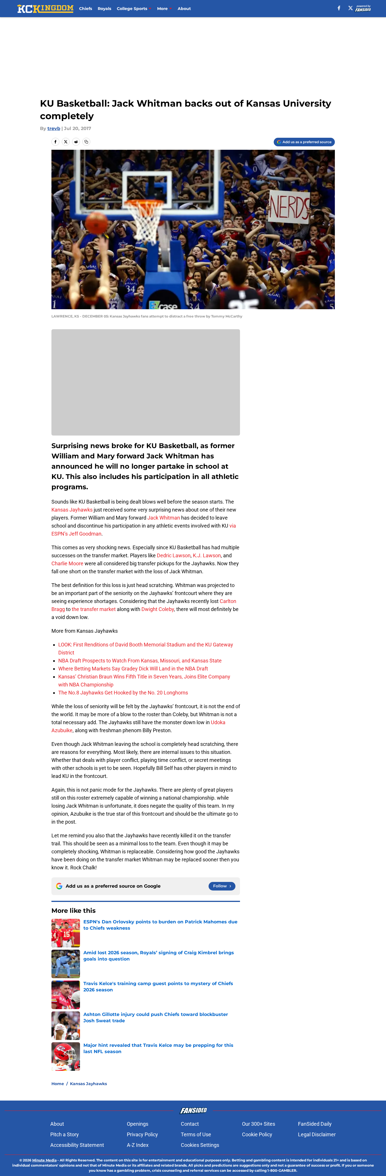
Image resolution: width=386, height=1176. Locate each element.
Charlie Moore (67, 563)
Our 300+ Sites (258, 1124)
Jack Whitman (163, 518)
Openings (137, 1124)
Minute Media (44, 1160)
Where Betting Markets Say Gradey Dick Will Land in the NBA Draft (133, 669)
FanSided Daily (315, 1124)
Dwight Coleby (157, 609)
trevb (53, 128)
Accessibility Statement (77, 1145)
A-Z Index (138, 1145)
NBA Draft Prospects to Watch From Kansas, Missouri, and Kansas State (140, 661)
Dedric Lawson (174, 555)
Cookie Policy (257, 1134)
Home (57, 1083)
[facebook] (339, 8)
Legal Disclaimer (317, 1134)
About (184, 8)
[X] (350, 8)
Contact (190, 1124)
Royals (104, 8)
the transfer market (94, 609)
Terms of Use (196, 1134)
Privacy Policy (142, 1134)
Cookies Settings (200, 1145)
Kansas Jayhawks (72, 510)
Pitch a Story (64, 1134)
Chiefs (85, 8)
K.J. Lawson (207, 555)
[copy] (86, 142)
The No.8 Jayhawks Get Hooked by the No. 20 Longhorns (123, 693)
